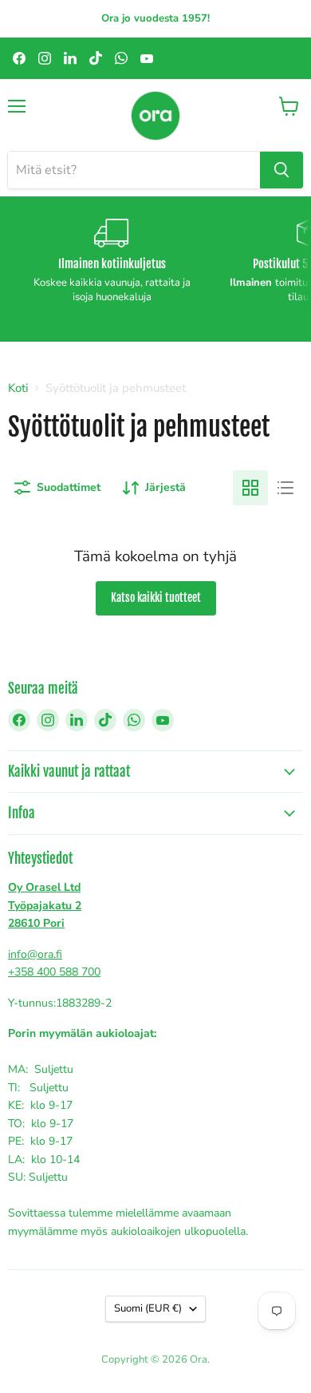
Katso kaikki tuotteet (156, 597)
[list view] (285, 487)
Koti (18, 388)
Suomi (148, 1308)
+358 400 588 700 (54, 971)
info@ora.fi (35, 954)
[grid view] (250, 487)
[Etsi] (281, 170)
